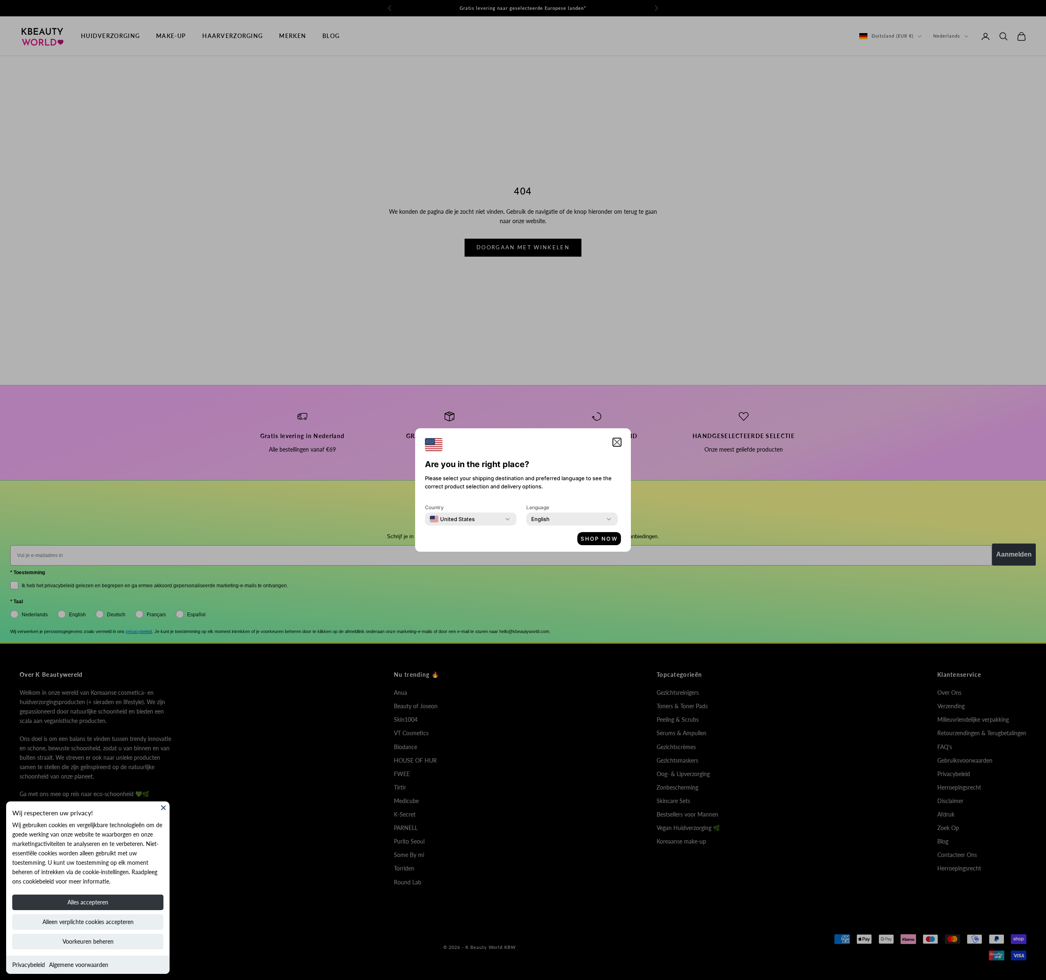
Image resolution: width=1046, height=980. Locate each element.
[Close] (163, 807)
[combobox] (452, 519)
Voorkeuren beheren (88, 941)
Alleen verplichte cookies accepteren (88, 921)
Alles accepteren (87, 902)
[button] (617, 442)
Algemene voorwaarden (78, 964)
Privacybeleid (28, 964)
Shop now (599, 538)
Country (434, 507)
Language (537, 507)
